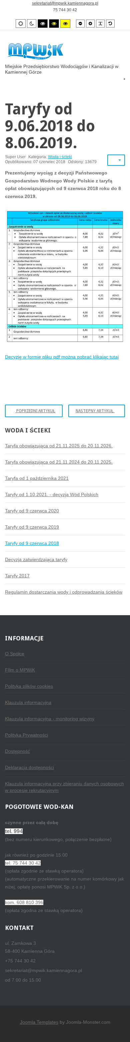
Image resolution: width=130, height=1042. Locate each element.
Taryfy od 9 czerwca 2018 (32, 543)
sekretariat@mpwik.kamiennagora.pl (65, 3)
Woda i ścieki (60, 157)
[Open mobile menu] (124, 79)
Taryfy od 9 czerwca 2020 (32, 510)
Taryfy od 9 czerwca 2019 (32, 527)
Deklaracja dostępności (29, 767)
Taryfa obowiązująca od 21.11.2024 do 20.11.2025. (59, 462)
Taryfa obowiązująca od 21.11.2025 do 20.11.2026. (59, 445)
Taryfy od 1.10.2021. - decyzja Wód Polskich (51, 494)
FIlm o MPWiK (20, 670)
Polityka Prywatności (26, 735)
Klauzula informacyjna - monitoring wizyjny (49, 718)
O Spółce (14, 653)
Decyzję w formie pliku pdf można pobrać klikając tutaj (62, 356)
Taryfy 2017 (17, 575)
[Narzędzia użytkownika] (116, 160)
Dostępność (17, 751)
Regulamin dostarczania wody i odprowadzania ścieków (63, 592)
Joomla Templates (39, 1022)
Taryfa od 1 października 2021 (37, 478)
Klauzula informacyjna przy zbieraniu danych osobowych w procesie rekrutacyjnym (64, 787)
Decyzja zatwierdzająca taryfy (36, 559)
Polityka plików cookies (29, 686)
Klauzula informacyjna (28, 702)
